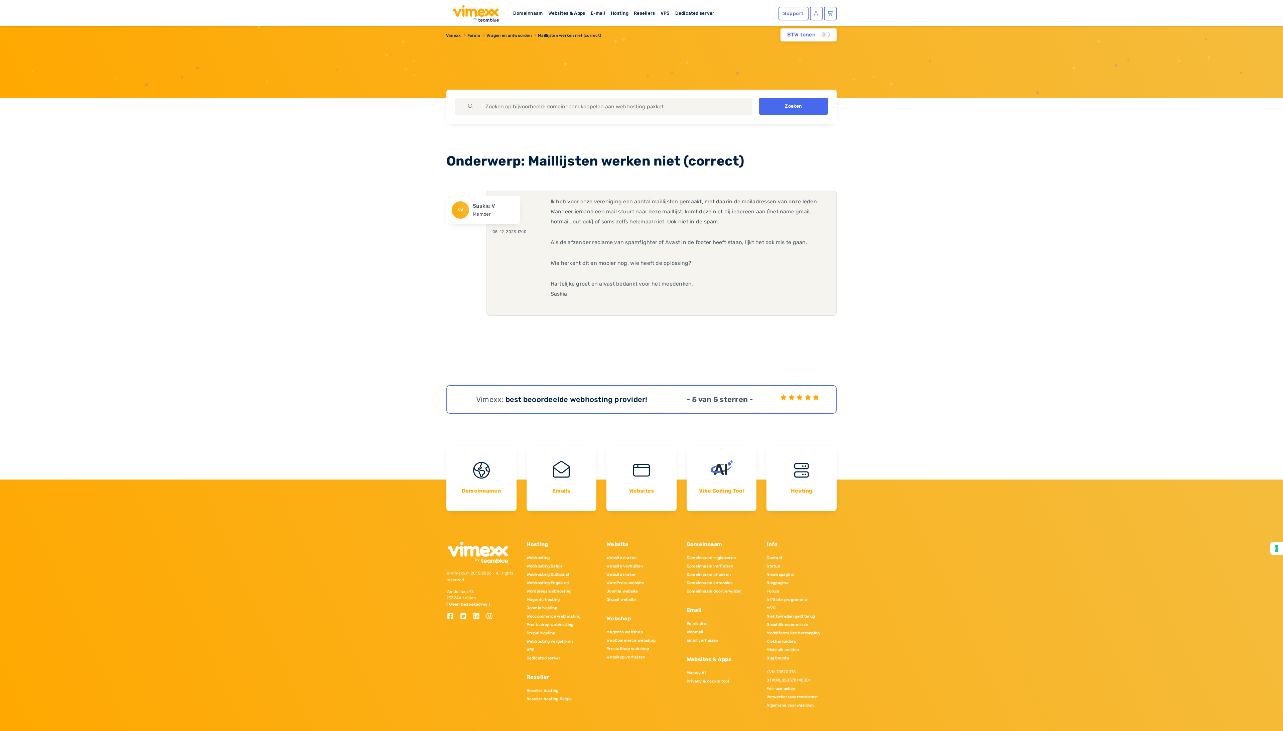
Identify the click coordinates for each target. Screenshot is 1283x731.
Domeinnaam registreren (711, 557)
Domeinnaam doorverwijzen (714, 591)
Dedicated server (695, 13)
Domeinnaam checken (709, 574)
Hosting (619, 13)
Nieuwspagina (780, 574)
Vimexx (453, 35)
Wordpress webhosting (549, 591)
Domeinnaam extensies (710, 583)
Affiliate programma (786, 599)
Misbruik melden (782, 649)
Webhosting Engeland (548, 583)
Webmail (695, 632)
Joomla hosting (542, 608)
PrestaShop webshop (627, 648)
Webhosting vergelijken (550, 641)
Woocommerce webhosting (553, 616)
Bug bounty (777, 658)
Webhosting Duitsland (548, 574)
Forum (473, 35)
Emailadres (697, 623)
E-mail (598, 13)
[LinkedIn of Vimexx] (478, 617)
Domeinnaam (528, 13)
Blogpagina (777, 583)
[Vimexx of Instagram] (491, 617)
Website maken (621, 557)
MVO (770, 608)
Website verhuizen (624, 566)
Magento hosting (543, 599)
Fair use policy (780, 688)
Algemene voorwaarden (790, 705)
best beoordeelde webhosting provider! (577, 399)
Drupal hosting (541, 633)
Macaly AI (696, 672)
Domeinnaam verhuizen (710, 566)
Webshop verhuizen (625, 657)
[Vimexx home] (473, 11)
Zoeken (793, 106)
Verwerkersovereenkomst (792, 697)
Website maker (621, 574)
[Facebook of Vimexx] (452, 617)
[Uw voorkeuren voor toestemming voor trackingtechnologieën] (1276, 548)
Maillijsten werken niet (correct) (569, 35)
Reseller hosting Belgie (549, 699)
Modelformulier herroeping (793, 633)
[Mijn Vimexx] (816, 13)
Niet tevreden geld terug (790, 616)
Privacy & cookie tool (708, 681)
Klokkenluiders (781, 641)
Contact (774, 557)
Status (772, 566)
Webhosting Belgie (545, 566)
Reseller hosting (543, 690)
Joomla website (622, 591)
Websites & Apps (566, 13)
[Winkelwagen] (830, 13)
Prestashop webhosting (550, 624)
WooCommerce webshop (631, 640)
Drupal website (621, 599)
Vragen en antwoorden (509, 35)
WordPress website (625, 583)
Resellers (644, 13)
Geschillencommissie (787, 624)
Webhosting (538, 557)
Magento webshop (624, 632)
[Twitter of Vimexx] (465, 617)
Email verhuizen (702, 640)
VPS (665, 13)
